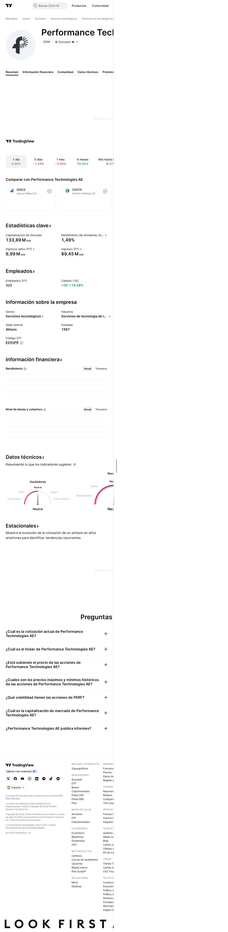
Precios (107, 772)
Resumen (108, 791)
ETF (74, 783)
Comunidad (100, 5)
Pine (74, 802)
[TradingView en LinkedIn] (36, 778)
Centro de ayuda (113, 844)
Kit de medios (111, 852)
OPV (74, 844)
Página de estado (113, 909)
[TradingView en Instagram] (29, 778)
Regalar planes (111, 780)
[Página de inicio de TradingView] (9, 5)
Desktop (76, 886)
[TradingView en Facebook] (15, 778)
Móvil (75, 882)
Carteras (77, 855)
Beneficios (78, 836)
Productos (79, 5)
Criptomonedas (80, 791)
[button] (89, 5)
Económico (78, 832)
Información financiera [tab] (38, 72)
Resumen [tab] (12, 72)
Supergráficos (80, 768)
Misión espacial (112, 836)
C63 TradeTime (112, 871)
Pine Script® (79, 871)
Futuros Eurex (111, 817)
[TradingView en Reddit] (58, 778)
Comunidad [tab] (65, 72)
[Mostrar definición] (44, 235)
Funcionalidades (112, 768)
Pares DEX (78, 799)
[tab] (88, 368)
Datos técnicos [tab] (88, 72)
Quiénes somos (112, 832)
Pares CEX (78, 795)
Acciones (77, 779)
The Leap (108, 802)
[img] (73, 41)
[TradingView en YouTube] (22, 778)
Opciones (77, 863)
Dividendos (78, 840)
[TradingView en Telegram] (43, 778)
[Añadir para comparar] (49, 191)
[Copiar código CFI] (21, 342)
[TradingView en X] (8, 778)
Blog (105, 840)
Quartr (41, 827)
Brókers (107, 795)
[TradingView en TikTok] (50, 778)
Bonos (75, 787)
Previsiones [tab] (110, 72)
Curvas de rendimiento (85, 859)
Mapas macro (79, 867)
